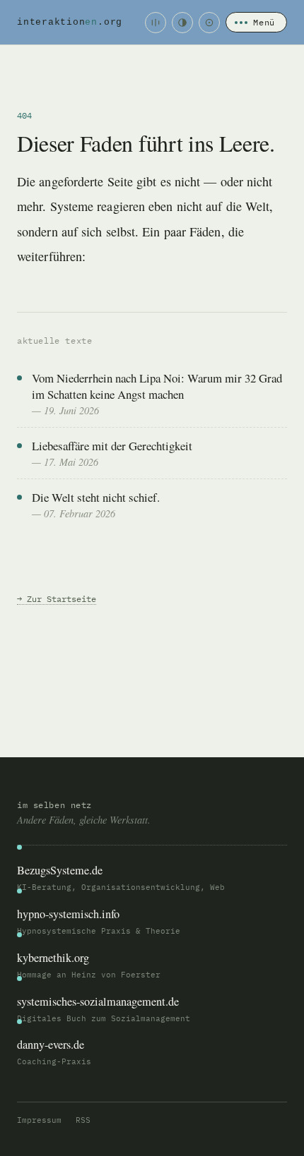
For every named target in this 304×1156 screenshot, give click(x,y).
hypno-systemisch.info (68, 914)
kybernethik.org (53, 957)
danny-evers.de (50, 1044)
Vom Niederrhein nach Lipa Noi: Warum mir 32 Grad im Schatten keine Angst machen (157, 386)
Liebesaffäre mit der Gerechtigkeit (112, 446)
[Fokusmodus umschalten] (209, 22)
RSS (83, 1120)
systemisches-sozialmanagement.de (98, 1001)
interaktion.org (69, 22)
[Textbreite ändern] (155, 22)
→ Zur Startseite (56, 599)
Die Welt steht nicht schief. (96, 497)
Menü (264, 22)
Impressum (39, 1120)
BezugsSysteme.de (60, 870)
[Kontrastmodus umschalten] (182, 22)
